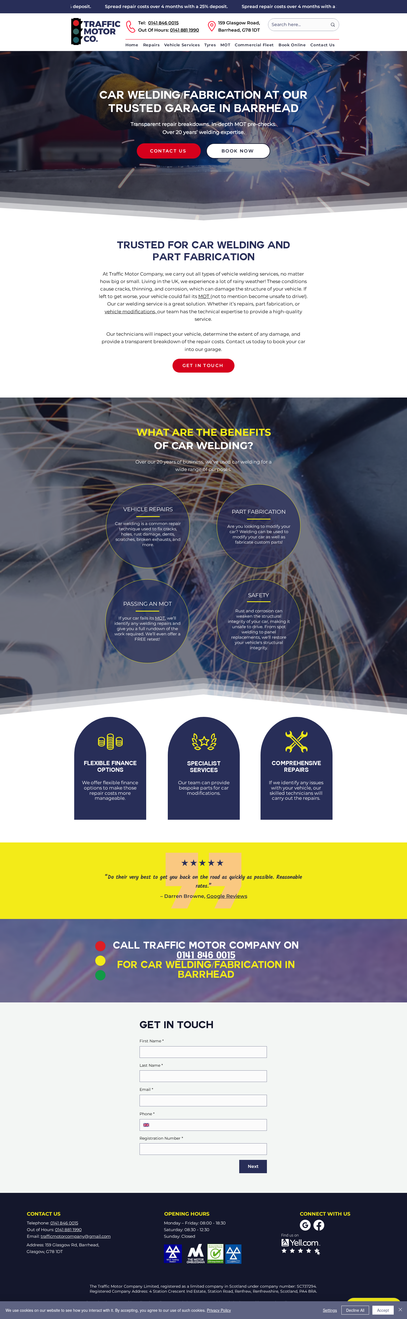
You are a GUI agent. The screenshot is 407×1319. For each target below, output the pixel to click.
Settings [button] (330, 1310)
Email (146, 1089)
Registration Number (161, 1138)
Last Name (151, 1065)
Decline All (355, 1310)
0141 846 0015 (163, 23)
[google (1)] (305, 1225)
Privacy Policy (219, 1310)
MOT (204, 296)
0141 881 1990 (184, 30)
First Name (152, 1040)
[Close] (400, 1310)
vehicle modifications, (131, 311)
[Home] (94, 31)
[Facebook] (318, 1225)
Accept (383, 1310)
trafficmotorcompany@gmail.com (76, 1236)
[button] (153, 44)
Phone (147, 1113)
